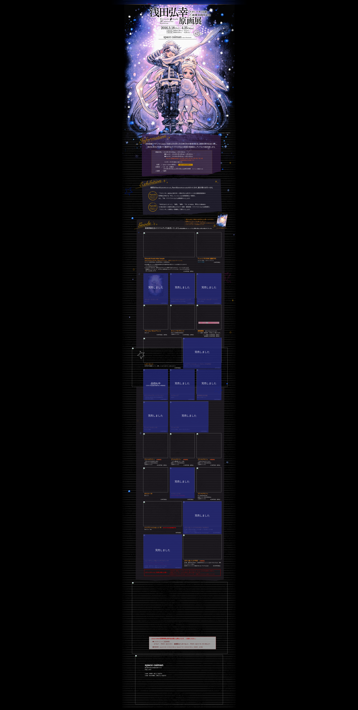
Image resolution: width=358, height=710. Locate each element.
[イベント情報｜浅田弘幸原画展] (214, 29)
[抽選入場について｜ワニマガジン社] (214, 42)
